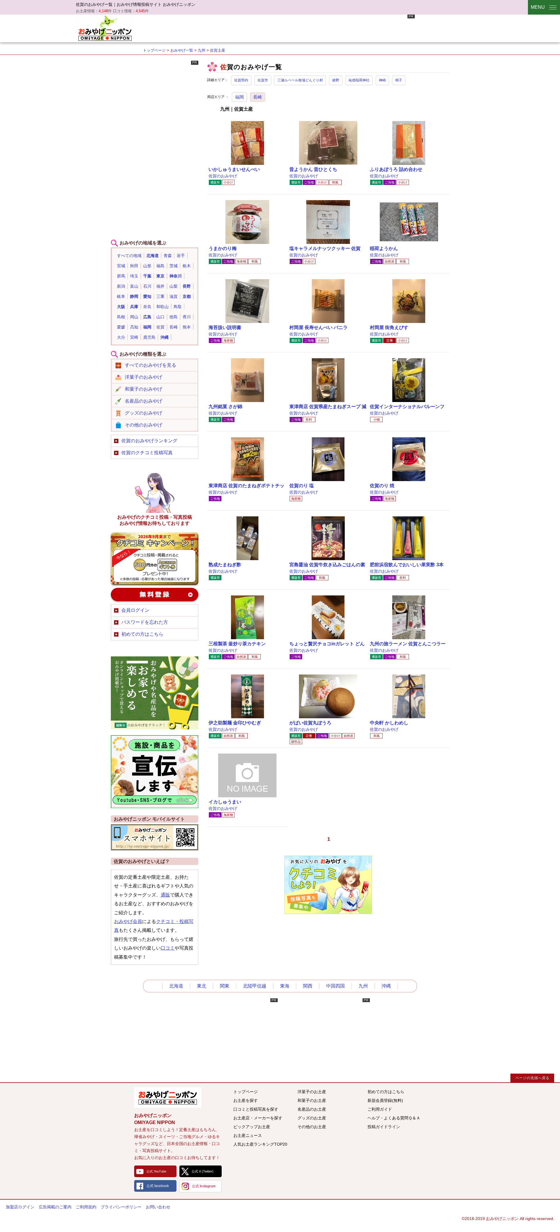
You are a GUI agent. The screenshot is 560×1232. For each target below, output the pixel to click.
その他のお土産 (312, 1126)
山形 (147, 265)
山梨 (173, 286)
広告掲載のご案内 (55, 1207)
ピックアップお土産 (251, 1126)
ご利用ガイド (380, 1109)
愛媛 (121, 327)
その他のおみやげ (143, 424)
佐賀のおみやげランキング (149, 440)
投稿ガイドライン (384, 1126)
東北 (201, 985)
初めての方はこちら (142, 634)
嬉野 (335, 80)
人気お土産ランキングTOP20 (260, 1144)
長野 (187, 286)
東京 (160, 276)
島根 (121, 316)
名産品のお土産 (312, 1109)
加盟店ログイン (20, 1207)
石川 (147, 286)
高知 (134, 327)
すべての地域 (129, 255)
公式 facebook (157, 1186)
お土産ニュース (247, 1135)
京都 (187, 296)
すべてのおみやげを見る (150, 365)
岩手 (181, 255)
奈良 (147, 306)
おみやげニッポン (105, 28)
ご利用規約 (86, 1207)
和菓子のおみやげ (143, 389)
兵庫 (134, 306)
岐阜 (121, 296)
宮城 (121, 265)
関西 (307, 985)
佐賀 (160, 327)
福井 (160, 286)
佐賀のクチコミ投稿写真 (147, 452)
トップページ (154, 50)
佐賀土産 (217, 50)
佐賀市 (263, 80)
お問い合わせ (158, 1207)
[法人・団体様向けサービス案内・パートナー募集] (154, 806)
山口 (160, 316)
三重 (160, 296)
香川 (187, 316)
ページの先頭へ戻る (532, 1078)
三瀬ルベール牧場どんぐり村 (300, 80)
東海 (284, 985)
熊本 (187, 327)
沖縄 (164, 337)
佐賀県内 (241, 80)
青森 (168, 255)
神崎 (382, 80)
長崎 (257, 97)
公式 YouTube (156, 1171)
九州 (201, 50)
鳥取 (178, 306)
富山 (134, 286)
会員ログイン (135, 610)
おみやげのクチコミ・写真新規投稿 (154, 558)
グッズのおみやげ (143, 412)
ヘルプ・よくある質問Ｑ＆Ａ (394, 1118)
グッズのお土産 (312, 1118)
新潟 (121, 286)
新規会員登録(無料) (385, 1100)
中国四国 (335, 985)
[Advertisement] (308, 28)
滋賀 (173, 296)
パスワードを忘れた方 (144, 622)
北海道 (152, 255)
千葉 (147, 276)
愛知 (147, 296)
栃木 (187, 265)
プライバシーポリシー (121, 1207)
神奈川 (175, 276)
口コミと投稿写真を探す (255, 1109)
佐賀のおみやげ (223, 176)
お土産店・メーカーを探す (257, 1118)
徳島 (173, 316)
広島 (147, 316)
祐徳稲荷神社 (359, 80)
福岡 (239, 97)
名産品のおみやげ (143, 401)
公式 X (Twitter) (203, 1171)
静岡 (134, 296)
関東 (224, 985)
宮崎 (134, 337)
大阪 (121, 306)
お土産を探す (245, 1100)
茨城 (173, 265)
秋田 (134, 265)
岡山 (134, 316)
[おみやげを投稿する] (328, 912)
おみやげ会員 (128, 921)
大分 (121, 337)
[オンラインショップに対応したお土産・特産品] (154, 727)
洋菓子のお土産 (312, 1091)
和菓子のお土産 (312, 1100)
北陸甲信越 (254, 985)
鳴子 (398, 80)
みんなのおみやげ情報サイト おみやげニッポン (167, 1097)
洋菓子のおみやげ (143, 377)
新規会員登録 (154, 594)
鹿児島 (149, 337)
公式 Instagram (204, 1186)
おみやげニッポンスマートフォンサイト (154, 837)
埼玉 (134, 276)
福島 (160, 265)
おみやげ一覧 (181, 50)
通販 (165, 894)
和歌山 (162, 306)
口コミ (168, 948)
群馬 (121, 276)
